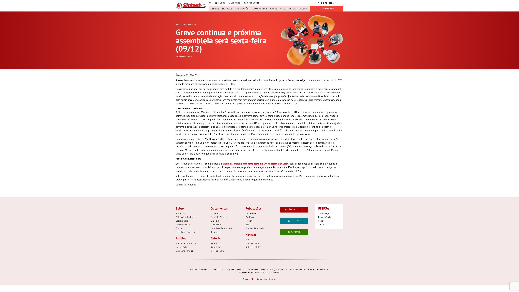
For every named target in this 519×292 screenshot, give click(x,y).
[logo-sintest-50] (191, 3)
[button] (210, 3)
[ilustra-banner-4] (311, 15)
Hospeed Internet (269, 279)
